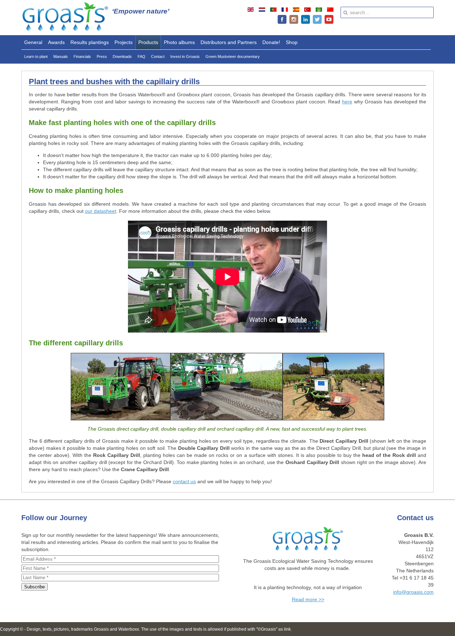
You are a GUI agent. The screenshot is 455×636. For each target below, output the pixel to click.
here (347, 101)
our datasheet (100, 211)
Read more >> (308, 599)
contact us (184, 481)
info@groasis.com (413, 592)
